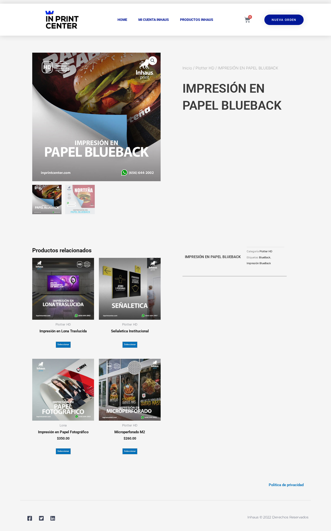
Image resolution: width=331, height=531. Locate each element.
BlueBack (264, 257)
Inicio (187, 67)
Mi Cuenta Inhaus (153, 20)
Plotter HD (205, 67)
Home (122, 20)
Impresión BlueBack (259, 263)
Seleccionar (63, 344)
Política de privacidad (286, 485)
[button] (152, 60)
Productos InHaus (196, 20)
